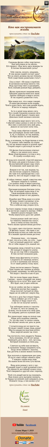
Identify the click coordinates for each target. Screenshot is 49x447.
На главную (25, 406)
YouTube (35, 33)
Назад (25, 410)
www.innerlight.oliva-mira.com (25, 433)
